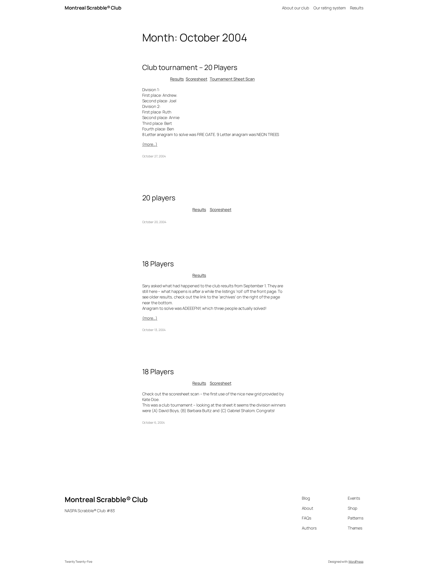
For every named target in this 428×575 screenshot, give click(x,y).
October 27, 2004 (154, 156)
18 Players (158, 264)
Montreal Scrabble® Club (93, 7)
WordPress (355, 561)
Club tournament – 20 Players (189, 67)
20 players (158, 198)
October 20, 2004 (154, 222)
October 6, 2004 (153, 422)
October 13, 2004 (154, 330)
